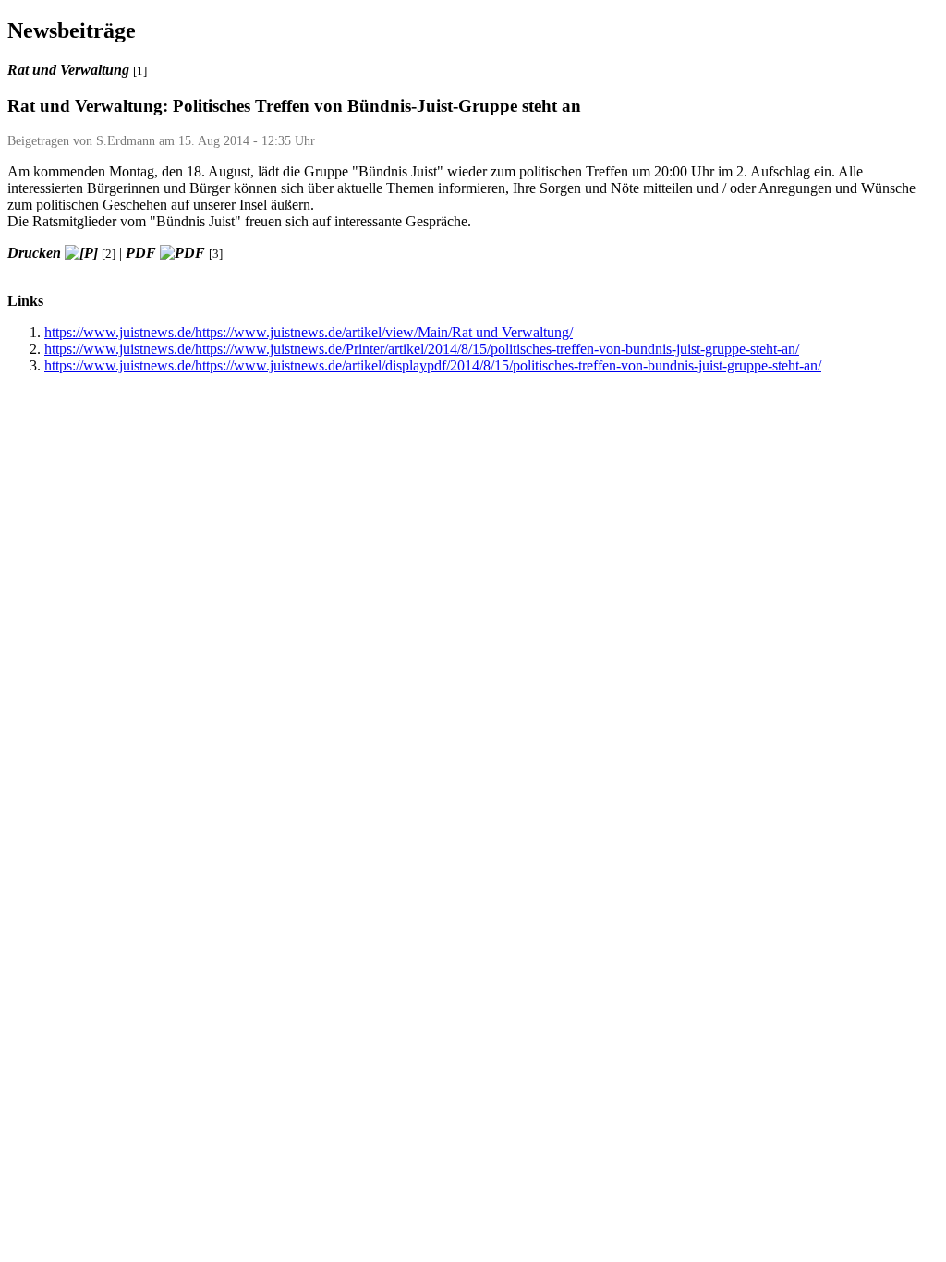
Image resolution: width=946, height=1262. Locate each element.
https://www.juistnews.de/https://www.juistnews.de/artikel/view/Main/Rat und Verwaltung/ (308, 332)
